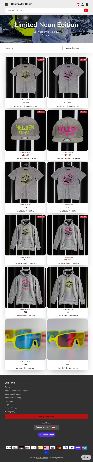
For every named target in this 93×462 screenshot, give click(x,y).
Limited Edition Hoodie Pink (25, 292)
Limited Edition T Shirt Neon (25, 187)
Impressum (9, 401)
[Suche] (86, 10)
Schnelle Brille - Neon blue (25, 344)
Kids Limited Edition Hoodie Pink (67, 240)
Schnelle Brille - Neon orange (67, 344)
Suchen (7, 387)
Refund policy (10, 412)
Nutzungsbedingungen (13, 394)
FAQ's (7, 405)
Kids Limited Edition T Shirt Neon (25, 82)
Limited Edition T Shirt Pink (67, 187)
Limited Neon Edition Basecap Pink (67, 135)
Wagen (87, 4)
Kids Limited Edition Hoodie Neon (25, 240)
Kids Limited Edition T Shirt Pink (67, 82)
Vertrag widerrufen (46, 416)
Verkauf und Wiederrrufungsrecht (17, 391)
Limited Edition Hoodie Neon (67, 292)
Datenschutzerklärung (13, 398)
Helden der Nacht (42, 458)
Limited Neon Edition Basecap (25, 135)
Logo (21, 4)
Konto (82, 4)
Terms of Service (11, 408)
